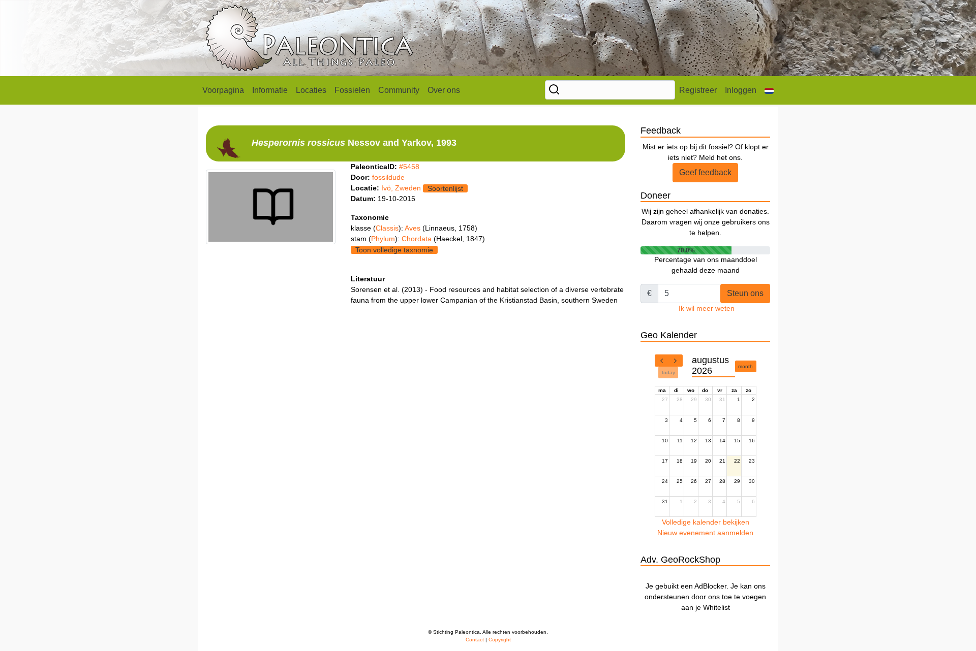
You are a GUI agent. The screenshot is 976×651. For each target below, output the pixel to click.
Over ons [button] (444, 90)
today (668, 372)
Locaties (311, 90)
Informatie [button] (270, 90)
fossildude (388, 177)
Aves (413, 228)
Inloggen (740, 90)
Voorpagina (223, 90)
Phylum (383, 239)
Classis (387, 228)
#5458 (409, 166)
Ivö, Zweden (401, 188)
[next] (675, 360)
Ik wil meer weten (707, 308)
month (745, 366)
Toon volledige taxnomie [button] (394, 250)
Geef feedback (705, 172)
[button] (769, 90)
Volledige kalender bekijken (705, 522)
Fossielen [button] (352, 90)
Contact (475, 639)
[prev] (662, 360)
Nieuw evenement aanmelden (705, 533)
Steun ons (745, 293)
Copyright (500, 639)
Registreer (698, 90)
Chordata (418, 239)
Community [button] (398, 90)
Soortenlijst (445, 188)
